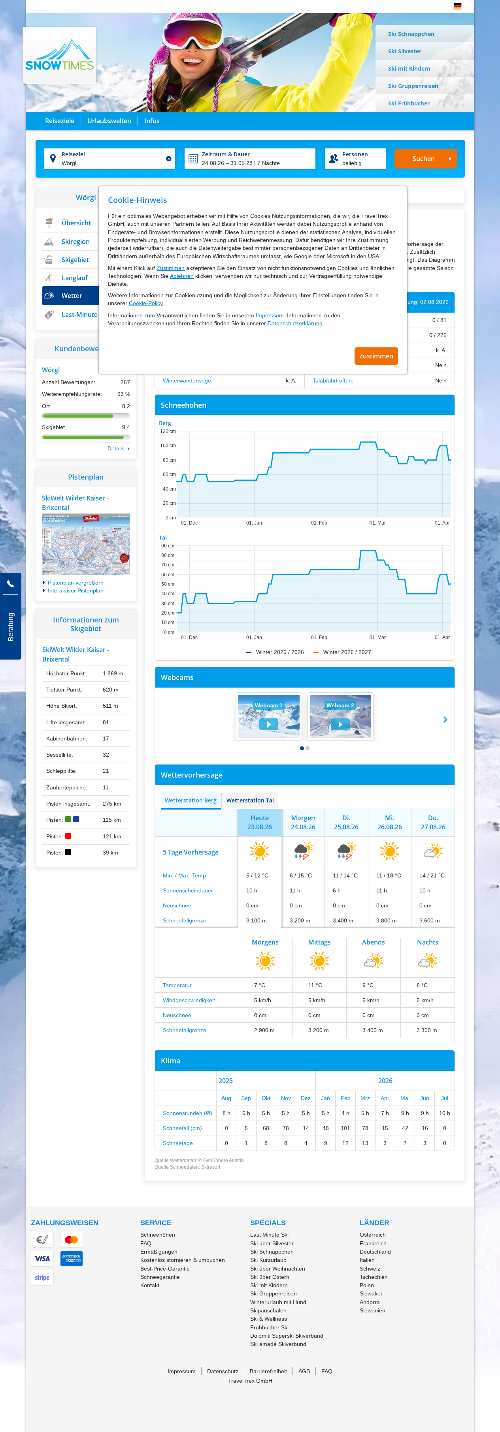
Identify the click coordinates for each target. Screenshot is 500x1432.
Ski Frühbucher (409, 103)
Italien (367, 1260)
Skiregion (76, 241)
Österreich (373, 1234)
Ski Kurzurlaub (268, 1260)
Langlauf (75, 278)
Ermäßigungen (158, 1251)
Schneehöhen (157, 1234)
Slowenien (372, 1310)
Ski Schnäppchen (411, 33)
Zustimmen (171, 268)
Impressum (270, 315)
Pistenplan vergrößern (76, 582)
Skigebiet (75, 259)
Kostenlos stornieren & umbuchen (182, 1260)
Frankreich (373, 1243)
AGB (304, 1371)
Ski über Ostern (269, 1277)
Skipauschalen (268, 1310)
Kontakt (149, 1285)
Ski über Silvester (272, 1243)
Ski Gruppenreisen (413, 86)
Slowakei (371, 1293)
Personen (355, 154)
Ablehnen (182, 276)
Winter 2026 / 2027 (347, 652)
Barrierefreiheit (268, 1371)
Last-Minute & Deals (92, 314)
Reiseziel (73, 154)
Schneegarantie (160, 1277)
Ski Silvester (404, 51)
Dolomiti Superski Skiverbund (286, 1336)
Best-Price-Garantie (165, 1268)
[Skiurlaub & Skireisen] (59, 57)
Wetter (72, 295)
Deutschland (375, 1251)
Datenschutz (222, 1371)
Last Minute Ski (269, 1234)
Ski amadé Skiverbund (278, 1344)
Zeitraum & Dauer (226, 154)
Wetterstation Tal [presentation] (250, 800)
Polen (367, 1285)
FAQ (145, 1243)
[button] (457, 6)
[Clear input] (169, 159)
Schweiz (370, 1268)
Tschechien (374, 1277)
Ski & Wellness (268, 1319)
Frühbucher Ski (269, 1327)
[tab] (191, 800)
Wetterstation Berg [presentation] (191, 800)
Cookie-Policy (146, 303)
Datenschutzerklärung (295, 323)
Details (116, 448)
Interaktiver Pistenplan (76, 590)
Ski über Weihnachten (277, 1268)
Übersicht (76, 223)
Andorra (370, 1302)
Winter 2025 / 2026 (280, 652)
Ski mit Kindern (409, 68)
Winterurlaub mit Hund (278, 1302)
